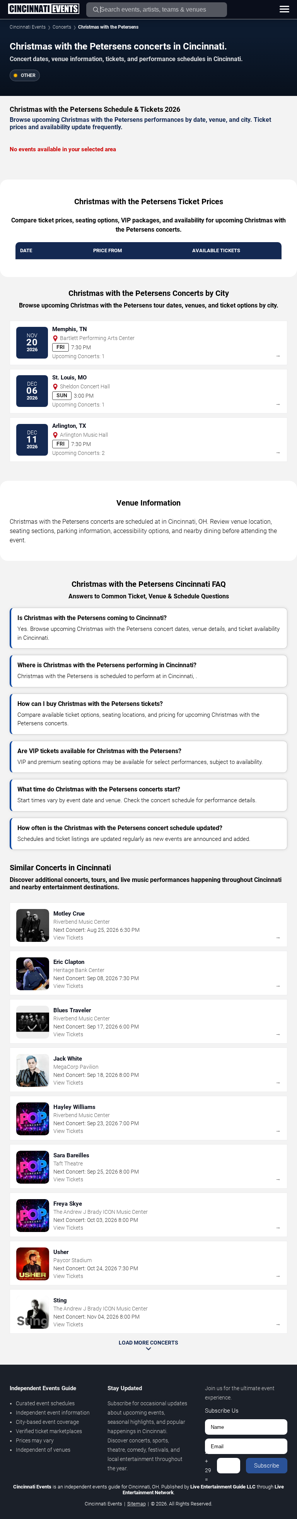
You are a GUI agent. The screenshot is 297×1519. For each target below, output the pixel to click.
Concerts (62, 27)
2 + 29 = (208, 1466)
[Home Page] (43, 9)
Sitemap (136, 1504)
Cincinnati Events (28, 27)
